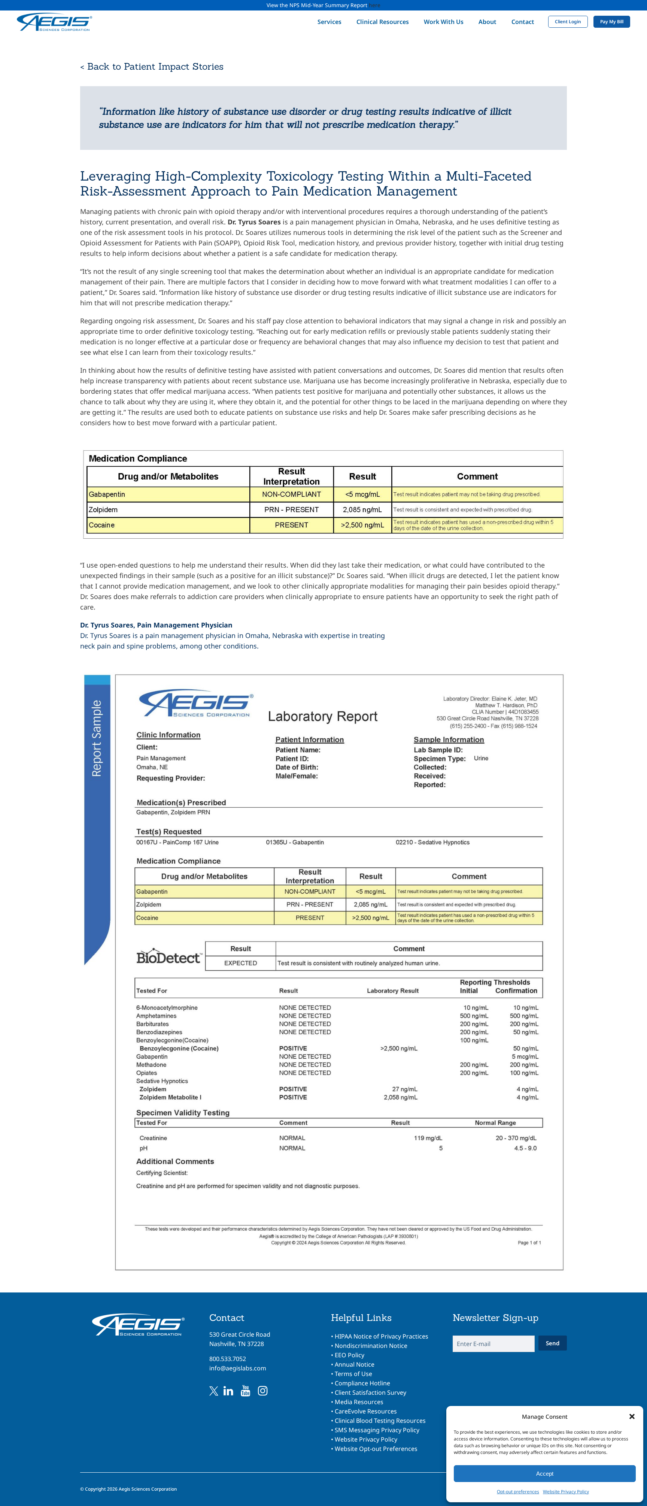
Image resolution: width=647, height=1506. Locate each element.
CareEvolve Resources (366, 1411)
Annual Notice (354, 1364)
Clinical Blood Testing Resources (380, 1420)
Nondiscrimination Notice (371, 1346)
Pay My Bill (611, 21)
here (374, 5)
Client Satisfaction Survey (370, 1392)
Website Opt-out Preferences (376, 1449)
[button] (632, 1416)
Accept (544, 1473)
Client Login (568, 21)
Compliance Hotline (362, 1383)
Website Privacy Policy (566, 1491)
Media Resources (359, 1402)
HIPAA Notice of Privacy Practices (381, 1336)
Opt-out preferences (518, 1491)
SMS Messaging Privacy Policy (377, 1430)
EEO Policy (349, 1355)
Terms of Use (353, 1374)
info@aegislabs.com (237, 1368)
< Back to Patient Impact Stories (152, 66)
